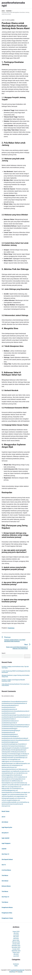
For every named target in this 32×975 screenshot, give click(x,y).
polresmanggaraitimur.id (8, 775)
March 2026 (16, 940)
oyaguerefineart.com (7, 771)
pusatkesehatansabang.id (9, 724)
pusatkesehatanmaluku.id (9, 719)
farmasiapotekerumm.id (18, 779)
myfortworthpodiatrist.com (9, 796)
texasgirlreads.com (15, 759)
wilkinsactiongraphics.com (23, 763)
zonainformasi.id (18, 804)
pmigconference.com (15, 786)
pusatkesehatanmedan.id (22, 724)
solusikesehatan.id (7, 701)
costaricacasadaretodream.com (18, 794)
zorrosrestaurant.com (18, 761)
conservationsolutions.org (20, 782)
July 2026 (16, 933)
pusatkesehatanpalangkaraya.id (10, 744)
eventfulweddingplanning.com (10, 790)
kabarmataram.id (6, 780)
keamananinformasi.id (8, 804)
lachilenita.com (19, 792)
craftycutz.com (6, 759)
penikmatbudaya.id (7, 750)
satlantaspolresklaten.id (21, 755)
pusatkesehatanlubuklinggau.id (10, 736)
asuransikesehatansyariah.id (19, 701)
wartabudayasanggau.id (15, 753)
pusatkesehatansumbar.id (22, 711)
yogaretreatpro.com (21, 796)
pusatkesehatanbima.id (23, 740)
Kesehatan (11, 628)
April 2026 (16, 938)
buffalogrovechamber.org (8, 757)
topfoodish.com (25, 784)
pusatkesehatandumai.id (8, 732)
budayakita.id (17, 748)
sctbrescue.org (21, 798)
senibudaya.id (24, 748)
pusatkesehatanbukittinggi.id (9, 728)
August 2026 (16, 931)
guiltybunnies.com (6, 765)
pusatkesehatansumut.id (8, 711)
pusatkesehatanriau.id (24, 715)
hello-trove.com (6, 786)
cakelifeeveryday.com (17, 780)
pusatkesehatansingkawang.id (10, 742)
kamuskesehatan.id (7, 779)
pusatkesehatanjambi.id (8, 717)
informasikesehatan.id (21, 777)
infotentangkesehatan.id (8, 777)
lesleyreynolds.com (7, 788)
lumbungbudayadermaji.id (19, 750)
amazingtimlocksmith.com (9, 773)
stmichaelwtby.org (24, 802)
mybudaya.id (5, 753)
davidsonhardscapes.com (8, 763)
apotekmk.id (5, 746)
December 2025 (16, 945)
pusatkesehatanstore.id (8, 703)
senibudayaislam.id (7, 751)
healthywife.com (17, 771)
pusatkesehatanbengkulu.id (22, 717)
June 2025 (16, 956)
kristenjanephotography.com (9, 798)
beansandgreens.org (7, 782)
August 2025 (16, 952)
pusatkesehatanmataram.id (9, 740)
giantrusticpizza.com (14, 800)
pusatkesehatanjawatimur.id (9, 709)
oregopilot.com (6, 794)
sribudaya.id (25, 753)
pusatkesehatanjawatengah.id (10, 715)
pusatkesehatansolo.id (8, 738)
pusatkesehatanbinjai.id (8, 726)
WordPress (12, 971)
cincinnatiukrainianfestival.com (10, 769)
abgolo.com (27, 792)
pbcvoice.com (25, 771)
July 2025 (16, 954)
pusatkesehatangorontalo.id (9, 722)
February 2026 (16, 942)
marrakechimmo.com (21, 773)
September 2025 (16, 950)
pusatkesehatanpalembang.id (10, 734)
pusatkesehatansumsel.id (8, 713)
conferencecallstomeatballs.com (10, 802)
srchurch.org (5, 800)
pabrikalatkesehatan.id (21, 703)
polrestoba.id (18, 775)
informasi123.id (6, 806)
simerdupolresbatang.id (8, 755)
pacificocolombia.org (15, 784)
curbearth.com (6, 784)
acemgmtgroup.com (17, 765)
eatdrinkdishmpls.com (21, 757)
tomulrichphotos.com (17, 788)
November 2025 (16, 947)
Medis (16, 965)
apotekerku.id (22, 744)
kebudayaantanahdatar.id (19, 751)
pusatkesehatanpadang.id (22, 726)
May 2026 (16, 936)
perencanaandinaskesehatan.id (10, 705)
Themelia (20, 971)
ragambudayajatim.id (7, 748)
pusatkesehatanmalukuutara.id (10, 721)
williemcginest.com (7, 761)
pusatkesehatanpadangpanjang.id (11, 730)
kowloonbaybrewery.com (8, 792)
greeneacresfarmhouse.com (9, 767)
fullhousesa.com (23, 769)
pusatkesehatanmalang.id (21, 738)
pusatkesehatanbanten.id (8, 707)
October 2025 (16, 949)
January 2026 (16, 943)
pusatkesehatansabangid (17, 970)
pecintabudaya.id (20, 746)
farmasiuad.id (12, 746)
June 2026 (16, 935)
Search (3, 653)
